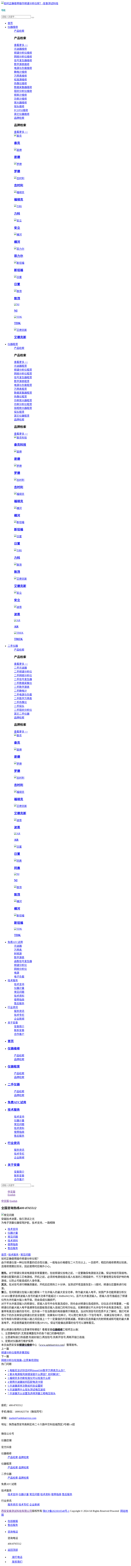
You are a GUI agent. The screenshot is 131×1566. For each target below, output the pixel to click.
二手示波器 (20, 667)
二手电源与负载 (23, 694)
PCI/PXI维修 (21, 110)
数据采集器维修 (23, 87)
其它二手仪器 (21, 713)
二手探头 (19, 706)
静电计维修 (20, 72)
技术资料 (19, 995)
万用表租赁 (20, 389)
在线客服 (13, 1521)
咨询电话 (13, 1531)
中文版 (5, 1201)
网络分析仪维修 (23, 56)
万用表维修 (20, 75)
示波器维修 (20, 49)
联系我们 (17, 1561)
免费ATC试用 (15, 942)
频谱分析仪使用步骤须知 (15, 1352)
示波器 (18, 946)
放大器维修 (20, 102)
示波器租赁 (20, 366)
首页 (10, 23)
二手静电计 (20, 690)
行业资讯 (13, 1007)
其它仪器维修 (21, 114)
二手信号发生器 (23, 679)
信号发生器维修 (23, 60)
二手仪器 (13, 646)
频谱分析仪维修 (23, 52)
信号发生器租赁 (23, 377)
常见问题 (19, 992)
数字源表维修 (21, 64)
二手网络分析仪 (23, 675)
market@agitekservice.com (22, 1418)
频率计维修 (20, 95)
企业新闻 (19, 1018)
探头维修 (19, 106)
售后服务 (19, 1003)
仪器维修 (13, 27)
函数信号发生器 (23, 961)
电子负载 (19, 976)
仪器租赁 (13, 344)
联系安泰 (19, 1030)
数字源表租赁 (21, 381)
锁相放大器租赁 (23, 408)
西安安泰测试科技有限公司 (16, 1511)
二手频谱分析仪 (23, 671)
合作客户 (19, 1034)
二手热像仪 (20, 702)
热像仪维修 (20, 83)
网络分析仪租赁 (23, 373)
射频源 (18, 953)
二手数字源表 (21, 687)
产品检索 (19, 31)
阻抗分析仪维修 (23, 91)
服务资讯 (19, 1011)
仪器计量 (19, 988)
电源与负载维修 (23, 68)
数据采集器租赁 (23, 392)
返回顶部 (13, 1550)
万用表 (18, 949)
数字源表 (19, 957)
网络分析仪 (20, 969)
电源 (16, 972)
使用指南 (19, 999)
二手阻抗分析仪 (23, 710)
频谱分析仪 (20, 965)
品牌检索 (19, 118)
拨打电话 (17, 1557)
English (13, 1201)
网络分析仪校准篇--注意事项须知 (20, 1360)
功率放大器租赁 (23, 400)
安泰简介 (19, 1026)
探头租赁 (19, 412)
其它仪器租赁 (21, 415)
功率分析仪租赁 (23, 404)
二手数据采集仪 (23, 683)
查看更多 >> (21, 45)
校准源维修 (20, 79)
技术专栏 (19, 1015)
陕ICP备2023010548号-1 (56, 1511)
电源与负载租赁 (23, 385)
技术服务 (13, 980)
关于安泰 (13, 1022)
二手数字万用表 (23, 698)
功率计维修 (20, 98)
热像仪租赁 (20, 396)
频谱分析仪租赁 (23, 369)
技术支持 (19, 984)
